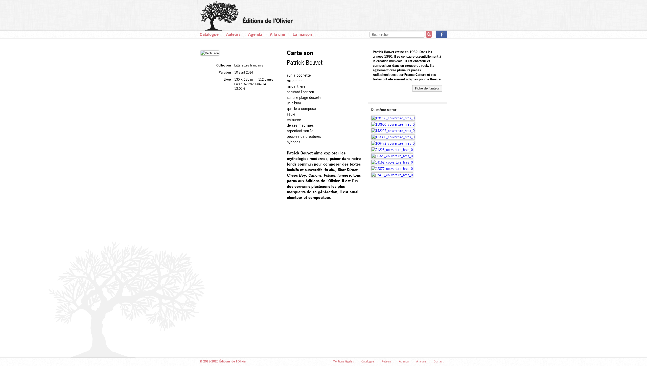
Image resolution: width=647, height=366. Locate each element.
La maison (302, 34)
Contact (439, 361)
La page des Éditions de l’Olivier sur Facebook (441, 34)
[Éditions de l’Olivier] (323, 16)
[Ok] (429, 34)
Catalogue (209, 34)
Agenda (255, 34)
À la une (277, 34)
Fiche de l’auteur (427, 88)
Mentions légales (343, 361)
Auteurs (233, 34)
